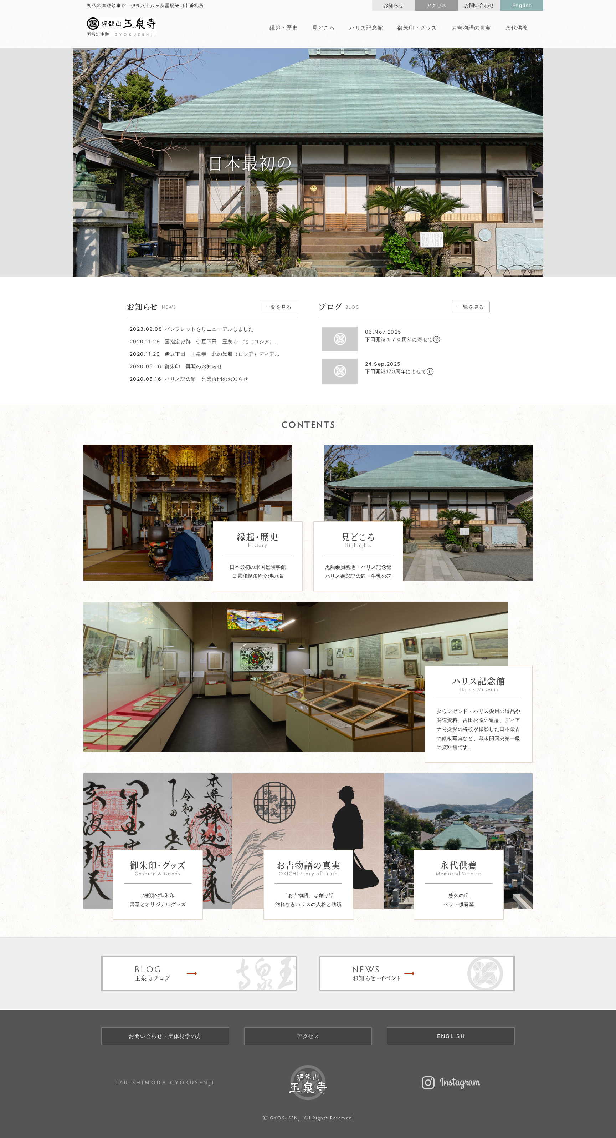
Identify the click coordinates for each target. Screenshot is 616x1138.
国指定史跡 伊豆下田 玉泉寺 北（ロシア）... (222, 341)
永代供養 (516, 28)
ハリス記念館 (366, 28)
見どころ (323, 28)
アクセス (436, 5)
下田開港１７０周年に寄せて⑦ (402, 335)
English (522, 5)
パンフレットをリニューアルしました (209, 329)
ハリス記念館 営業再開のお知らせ (206, 378)
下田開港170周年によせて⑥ (399, 367)
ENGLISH (451, 1036)
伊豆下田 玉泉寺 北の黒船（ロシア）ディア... (222, 353)
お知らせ (394, 5)
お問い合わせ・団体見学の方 (165, 1036)
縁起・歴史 (284, 28)
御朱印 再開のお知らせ (193, 366)
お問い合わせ (479, 5)
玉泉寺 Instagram (451, 1082)
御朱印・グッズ (417, 28)
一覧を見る (279, 307)
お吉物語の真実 (471, 28)
